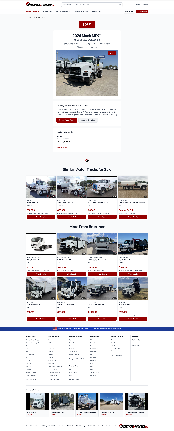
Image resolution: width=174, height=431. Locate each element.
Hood (71, 369)
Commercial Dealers (81, 12)
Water (39, 17)
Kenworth (93, 352)
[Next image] (54, 187)
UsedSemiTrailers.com (109, 426)
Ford (91, 355)
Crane (28, 360)
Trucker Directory (62, 12)
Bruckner (114, 340)
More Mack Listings (88, 120)
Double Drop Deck (54, 372)
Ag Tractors (73, 352)
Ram (91, 366)
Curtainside (52, 360)
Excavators (72, 346)
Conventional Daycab (32, 343)
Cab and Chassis (31, 355)
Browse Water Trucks (67, 120)
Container (51, 363)
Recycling (72, 349)
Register (145, 4)
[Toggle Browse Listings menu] (38, 11)
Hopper (50, 357)
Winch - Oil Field (31, 375)
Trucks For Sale (30, 17)
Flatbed (50, 343)
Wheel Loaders (74, 343)
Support (70, 426)
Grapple (28, 363)
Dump (28, 346)
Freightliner (94, 343)
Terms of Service (93, 426)
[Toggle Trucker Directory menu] (69, 11)
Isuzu (92, 363)
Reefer (50, 352)
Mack (45, 17)
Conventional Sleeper (32, 340)
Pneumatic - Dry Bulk (55, 366)
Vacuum (28, 366)
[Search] (120, 5)
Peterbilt (93, 357)
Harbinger (93, 375)
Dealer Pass (129, 12)
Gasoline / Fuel (53, 375)
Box (27, 352)
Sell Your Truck (142, 12)
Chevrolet (93, 360)
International (94, 349)
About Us (61, 426)
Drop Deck (51, 349)
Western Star (94, 372)
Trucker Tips (96, 12)
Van (49, 340)
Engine (71, 375)
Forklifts (72, 340)
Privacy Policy (80, 426)
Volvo (92, 346)
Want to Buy (47, 12)
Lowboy (50, 355)
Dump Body (73, 372)
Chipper (28, 369)
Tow (27, 349)
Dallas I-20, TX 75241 (72, 44)
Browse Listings (31, 12)
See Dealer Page (61, 148)
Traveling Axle (52, 369)
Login (138, 4)
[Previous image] (28, 187)
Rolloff (28, 357)
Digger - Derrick (31, 372)
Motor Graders (74, 355)
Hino (91, 369)
